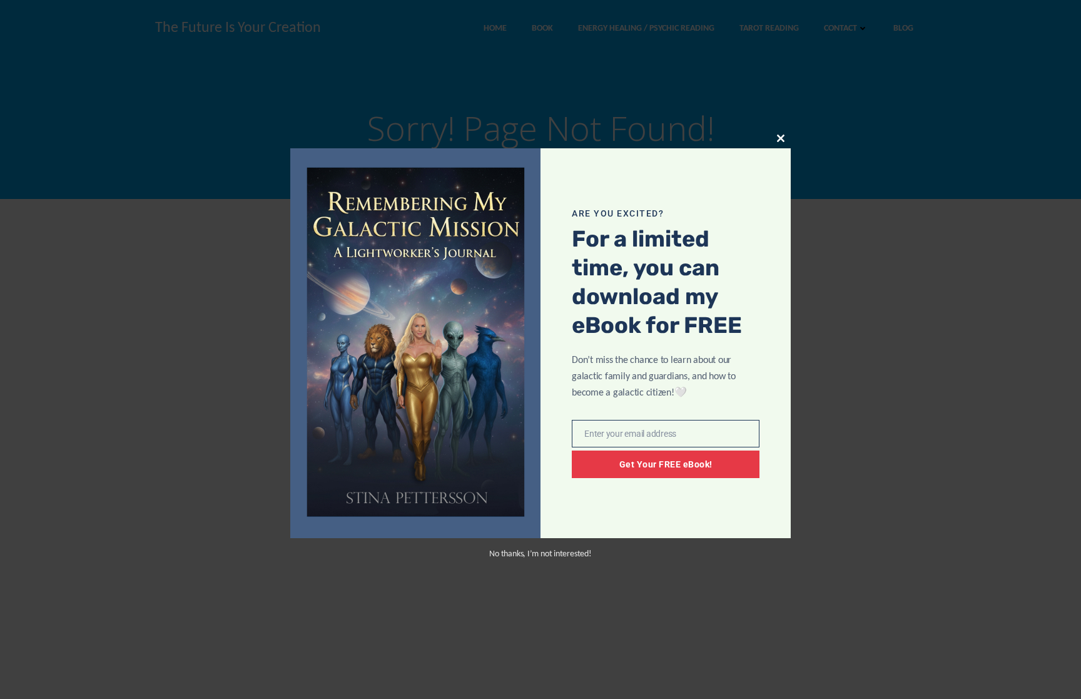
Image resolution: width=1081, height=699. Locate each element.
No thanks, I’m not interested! (540, 554)
